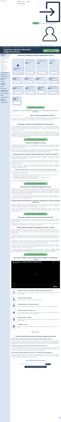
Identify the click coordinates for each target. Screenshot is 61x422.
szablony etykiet (47, 146)
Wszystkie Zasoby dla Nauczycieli (7, 47)
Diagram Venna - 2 (16, 77)
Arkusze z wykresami (15, 354)
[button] (23, 1)
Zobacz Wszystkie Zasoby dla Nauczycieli (36, 366)
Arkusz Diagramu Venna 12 (53, 78)
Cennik (27, 1)
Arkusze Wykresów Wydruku (4, 59)
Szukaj (47, 364)
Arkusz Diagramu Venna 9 (29, 60)
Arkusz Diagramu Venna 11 (17, 86)
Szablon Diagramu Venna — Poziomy (41, 87)
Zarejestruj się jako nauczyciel (50, 23)
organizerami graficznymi (16, 163)
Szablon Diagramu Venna (52, 86)
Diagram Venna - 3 (39, 77)
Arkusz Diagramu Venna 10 (30, 87)
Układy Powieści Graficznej (3, 70)
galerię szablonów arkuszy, (23, 180)
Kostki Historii (3, 64)
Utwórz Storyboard (21, 3)
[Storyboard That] (3, 0)
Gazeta (2, 63)
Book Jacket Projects (4, 62)
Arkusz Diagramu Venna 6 (16, 98)
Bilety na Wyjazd (4, 61)
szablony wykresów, (55, 146)
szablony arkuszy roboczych (39, 360)
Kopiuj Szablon (30, 62)
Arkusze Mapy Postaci (4, 57)
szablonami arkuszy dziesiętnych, (30, 250)
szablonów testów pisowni (38, 244)
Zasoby (19, 1)
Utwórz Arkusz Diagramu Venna (36, 107)
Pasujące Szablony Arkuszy (4, 67)
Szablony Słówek (4, 68)
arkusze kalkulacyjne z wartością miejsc (42, 151)
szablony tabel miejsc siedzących (27, 151)
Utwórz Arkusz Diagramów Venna (51, 50)
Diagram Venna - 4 (28, 77)
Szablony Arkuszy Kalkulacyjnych (19, 47)
